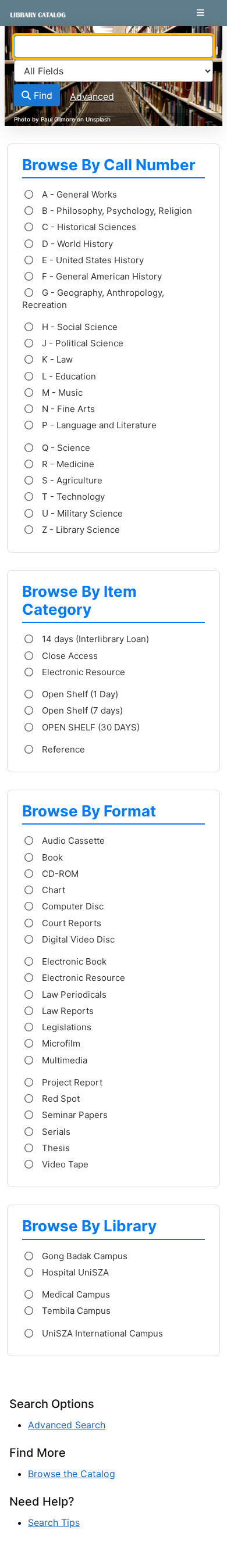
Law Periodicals (73, 994)
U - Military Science (81, 513)
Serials (55, 1131)
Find (41, 95)
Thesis (55, 1147)
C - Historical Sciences (88, 226)
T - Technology (72, 496)
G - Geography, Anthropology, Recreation (93, 298)
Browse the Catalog (71, 1473)
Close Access (69, 655)
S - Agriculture (71, 480)
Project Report (71, 1082)
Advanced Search (66, 1425)
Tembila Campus (75, 1310)
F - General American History (101, 276)
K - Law (56, 359)
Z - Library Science (80, 529)
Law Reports (67, 1010)
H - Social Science (79, 326)
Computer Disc (72, 906)
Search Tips (54, 1522)
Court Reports (70, 923)
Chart (52, 889)
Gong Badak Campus (83, 1256)
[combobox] (113, 46)
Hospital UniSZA (74, 1272)
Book (51, 857)
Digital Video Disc (77, 939)
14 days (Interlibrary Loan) (94, 638)
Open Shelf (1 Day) (79, 694)
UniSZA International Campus (101, 1333)
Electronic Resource (82, 672)
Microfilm (60, 1043)
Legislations (65, 1027)
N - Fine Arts (67, 408)
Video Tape (64, 1164)
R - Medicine (67, 464)
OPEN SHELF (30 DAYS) (90, 727)
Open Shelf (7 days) (81, 710)
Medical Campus (75, 1294)
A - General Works (78, 194)
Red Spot (60, 1098)
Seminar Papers (74, 1114)
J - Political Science (81, 343)
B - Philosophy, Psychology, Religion (116, 210)
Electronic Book (73, 961)
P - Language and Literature (98, 425)
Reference (62, 749)
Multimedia (63, 1060)
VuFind (30, 19)
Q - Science (65, 447)
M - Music (61, 392)
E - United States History (92, 260)
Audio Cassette (72, 840)
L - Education (68, 376)
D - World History (76, 243)
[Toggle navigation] (200, 12)
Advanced (92, 96)
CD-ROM (59, 873)
